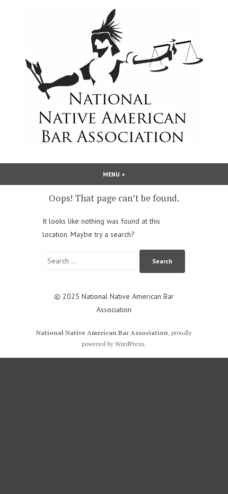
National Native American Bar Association (102, 333)
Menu (131, 174)
